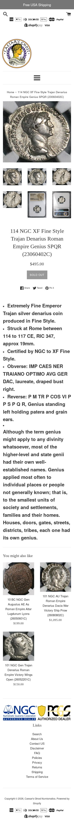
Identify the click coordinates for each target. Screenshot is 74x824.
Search (37, 734)
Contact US (37, 743)
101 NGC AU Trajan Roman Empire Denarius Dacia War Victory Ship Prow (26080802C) (55, 605)
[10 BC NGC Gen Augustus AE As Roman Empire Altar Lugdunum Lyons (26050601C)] (18, 578)
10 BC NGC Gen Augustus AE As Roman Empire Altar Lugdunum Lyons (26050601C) (18, 608)
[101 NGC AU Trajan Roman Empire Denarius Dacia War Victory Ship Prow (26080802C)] (55, 577)
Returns (37, 767)
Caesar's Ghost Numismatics (40, 798)
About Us (37, 739)
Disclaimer (37, 748)
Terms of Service (37, 776)
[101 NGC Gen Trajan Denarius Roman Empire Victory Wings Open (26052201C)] (18, 646)
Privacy (37, 762)
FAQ (37, 753)
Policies (37, 758)
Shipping (37, 772)
